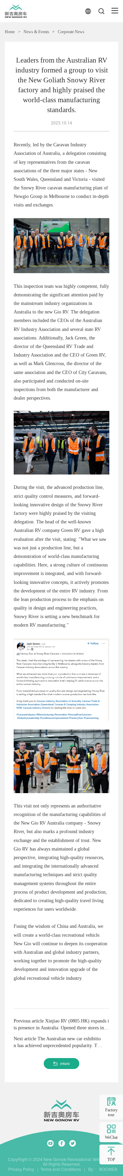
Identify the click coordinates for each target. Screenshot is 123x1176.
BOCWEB (106, 1169)
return (65, 1063)
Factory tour (111, 1112)
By (90, 1169)
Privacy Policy (21, 1169)
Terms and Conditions (60, 1169)
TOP (111, 1159)
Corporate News (71, 32)
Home (10, 32)
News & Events (36, 32)
